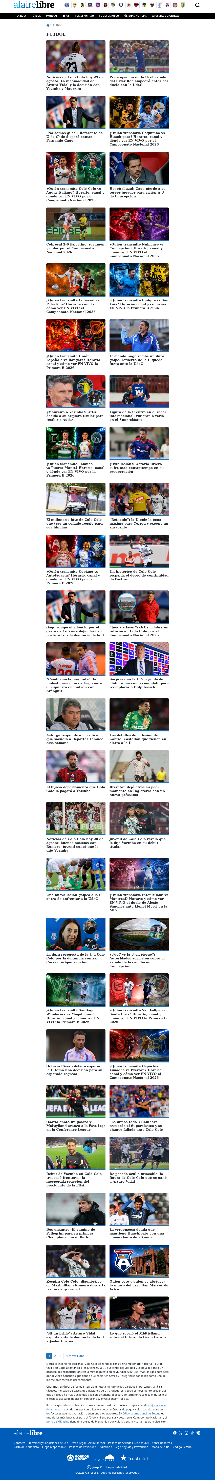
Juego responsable (54, 1447)
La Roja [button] (21, 15)
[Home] (35, 5)
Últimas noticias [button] (135, 15)
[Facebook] (175, 1432)
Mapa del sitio (160, 1447)
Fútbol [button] (36, 15)
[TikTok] (192, 1432)
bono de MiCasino (57, 1421)
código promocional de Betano (141, 1413)
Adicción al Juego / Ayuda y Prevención (124, 1447)
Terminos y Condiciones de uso (48, 1443)
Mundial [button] (51, 15)
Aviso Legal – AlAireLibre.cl (88, 1443)
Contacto (19, 1443)
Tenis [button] (66, 15)
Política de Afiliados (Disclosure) (128, 1443)
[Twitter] (181, 1432)
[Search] (197, 5)
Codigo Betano (182, 1447)
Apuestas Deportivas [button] (165, 15)
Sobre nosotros (162, 1443)
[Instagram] (186, 1432)
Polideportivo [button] (84, 15)
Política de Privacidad (82, 1447)
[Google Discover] (198, 1432)
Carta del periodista (26, 1447)
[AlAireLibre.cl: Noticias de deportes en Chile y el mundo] (28, 1432)
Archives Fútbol (75, 1356)
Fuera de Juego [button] (109, 15)
